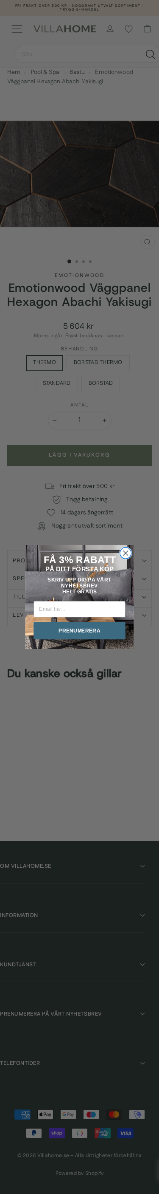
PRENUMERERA (79, 630)
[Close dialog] (125, 553)
